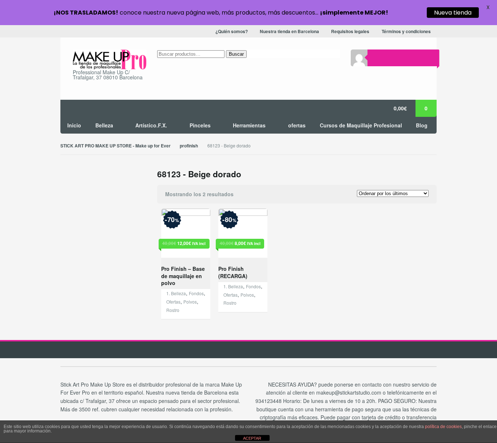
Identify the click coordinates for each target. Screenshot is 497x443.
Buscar (236, 54)
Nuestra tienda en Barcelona (289, 31)
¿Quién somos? (231, 31)
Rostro (172, 310)
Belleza (104, 125)
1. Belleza (176, 293)
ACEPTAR (252, 438)
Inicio (74, 125)
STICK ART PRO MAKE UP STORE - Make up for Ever (115, 146)
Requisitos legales (350, 31)
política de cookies (443, 426)
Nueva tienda (453, 12)
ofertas (297, 125)
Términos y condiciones (406, 31)
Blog (422, 125)
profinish (189, 146)
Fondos (196, 293)
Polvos (190, 301)
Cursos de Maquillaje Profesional (361, 125)
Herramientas (249, 125)
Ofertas (173, 301)
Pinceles (200, 125)
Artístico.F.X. (151, 125)
